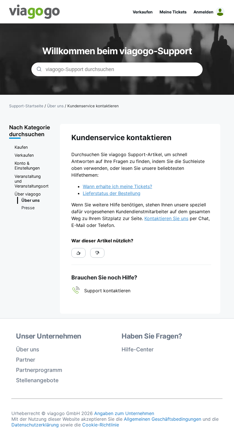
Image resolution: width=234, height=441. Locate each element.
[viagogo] (34, 12)
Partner (25, 359)
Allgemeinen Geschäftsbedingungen (162, 419)
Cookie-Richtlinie (100, 425)
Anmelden (203, 11)
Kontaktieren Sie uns (166, 218)
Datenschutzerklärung (35, 425)
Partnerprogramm (39, 370)
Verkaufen (143, 11)
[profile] (219, 11)
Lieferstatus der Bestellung (111, 193)
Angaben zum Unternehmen (124, 413)
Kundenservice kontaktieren (93, 106)
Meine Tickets (173, 11)
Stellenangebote (37, 380)
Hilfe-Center (138, 349)
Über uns (27, 349)
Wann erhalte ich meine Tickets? (117, 186)
